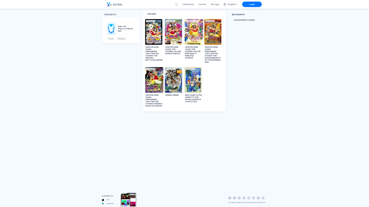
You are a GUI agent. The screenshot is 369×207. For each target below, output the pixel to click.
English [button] (232, 4)
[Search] (176, 4)
